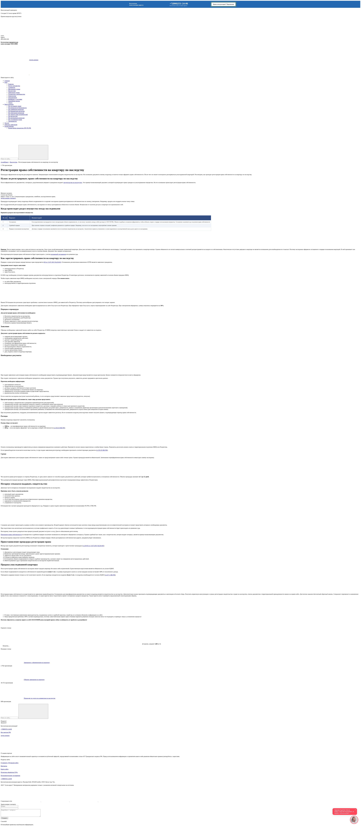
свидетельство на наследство (72, 182)
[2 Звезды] (43, 637)
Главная (7, 81)
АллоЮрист (5, 162)
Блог (6, 82)
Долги (10, 103)
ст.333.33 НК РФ (59, 428)
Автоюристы (12, 121)
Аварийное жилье (14, 101)
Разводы (11, 84)
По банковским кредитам (16, 111)
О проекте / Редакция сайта (9, 763)
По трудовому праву (14, 106)
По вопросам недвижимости (17, 108)
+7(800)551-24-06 (179, 3)
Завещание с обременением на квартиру (37, 662)
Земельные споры (14, 92)
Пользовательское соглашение (10, 775)
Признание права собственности (11, 534)
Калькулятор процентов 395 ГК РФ (19, 128)
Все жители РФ (6, 732)
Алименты (11, 87)
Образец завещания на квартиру (34, 679)
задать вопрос (5, 735)
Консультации (9, 104)
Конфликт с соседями (15, 99)
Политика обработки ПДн (9, 772)
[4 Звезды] (99, 637)
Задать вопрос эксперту (8, 198)
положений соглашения (58, 254)
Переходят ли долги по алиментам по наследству (39, 698)
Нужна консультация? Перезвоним (223, 4)
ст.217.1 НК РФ (110, 575)
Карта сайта (4, 769)
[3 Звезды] (71, 637)
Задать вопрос (33, 60)
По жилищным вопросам (16, 118)
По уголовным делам (15, 119)
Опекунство (12, 96)
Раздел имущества (14, 86)
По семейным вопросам (16, 109)
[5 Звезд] (128, 637)
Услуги (7, 123)
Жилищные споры (14, 89)
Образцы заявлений (11, 124)
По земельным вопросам (16, 113)
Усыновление (12, 97)
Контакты (4, 766)
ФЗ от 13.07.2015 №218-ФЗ (52, 262)
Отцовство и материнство (16, 94)
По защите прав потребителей (18, 114)
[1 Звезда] (15, 637)
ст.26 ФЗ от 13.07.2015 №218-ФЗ (93, 546)
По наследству (13, 116)
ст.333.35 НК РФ (102, 450)
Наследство (12, 91)
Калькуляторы (9, 126)
